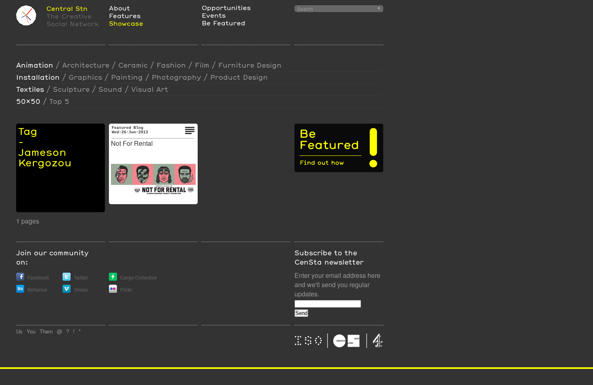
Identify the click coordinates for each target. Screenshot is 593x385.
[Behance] (20, 290)
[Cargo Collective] (113, 278)
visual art (149, 89)
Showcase (126, 23)
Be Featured (223, 23)
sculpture (71, 89)
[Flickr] (113, 290)
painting (127, 77)
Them (46, 331)
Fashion (171, 65)
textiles (30, 89)
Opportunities (226, 7)
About (119, 8)
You (31, 331)
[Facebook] (20, 278)
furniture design (250, 65)
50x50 (28, 101)
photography (176, 77)
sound (110, 89)
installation (38, 77)
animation (34, 65)
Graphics (85, 77)
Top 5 (59, 101)
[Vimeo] (67, 290)
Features (125, 15)
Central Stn (67, 8)
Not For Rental (132, 143)
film (202, 65)
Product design (239, 77)
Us (19, 331)
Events (214, 15)
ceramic (133, 65)
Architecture (85, 65)
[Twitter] (67, 278)
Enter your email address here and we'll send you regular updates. (337, 284)
